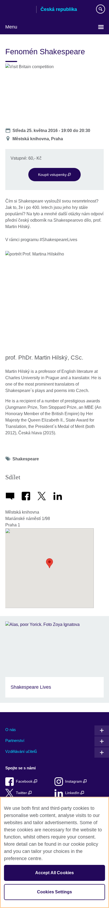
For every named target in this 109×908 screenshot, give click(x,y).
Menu (11, 27)
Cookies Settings (54, 892)
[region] (54, 852)
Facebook (25, 781)
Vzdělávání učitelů (21, 751)
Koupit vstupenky (53, 174)
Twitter (22, 793)
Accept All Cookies (54, 872)
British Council (18, 10)
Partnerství (14, 740)
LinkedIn (72, 793)
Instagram (74, 781)
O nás (10, 729)
